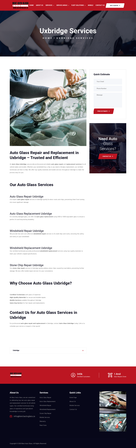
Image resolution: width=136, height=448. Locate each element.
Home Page (73, 397)
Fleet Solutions (77, 5)
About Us (39, 5)
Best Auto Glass (27, 443)
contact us (107, 156)
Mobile (90, 5)
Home (31, 5)
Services (48, 5)
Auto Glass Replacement (48, 401)
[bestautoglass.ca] (20, 5)
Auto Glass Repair (45, 397)
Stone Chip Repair (45, 413)
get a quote (114, 5)
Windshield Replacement (48, 409)
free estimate (102, 111)
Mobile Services (45, 417)
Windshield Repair (45, 405)
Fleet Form (43, 425)
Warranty (43, 421)
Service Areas (61, 5)
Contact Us (100, 5)
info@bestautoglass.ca (24, 416)
